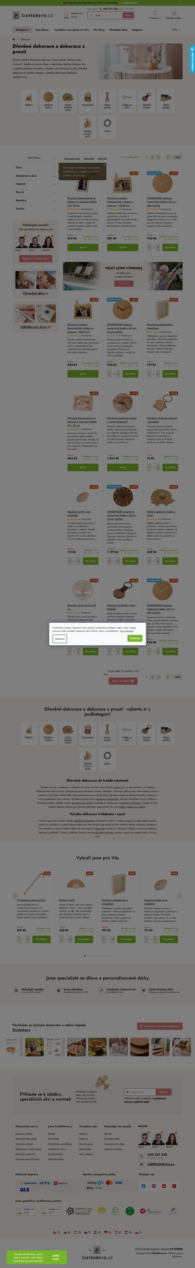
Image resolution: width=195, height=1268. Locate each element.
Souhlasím (135, 638)
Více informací (127, 631)
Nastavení (60, 639)
